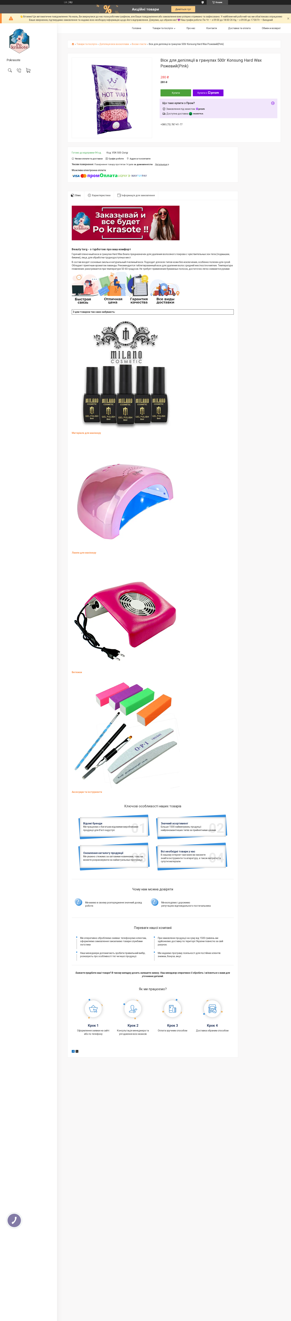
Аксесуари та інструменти (87, 792)
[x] (77, 1051)
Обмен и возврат (271, 28)
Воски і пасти (139, 44)
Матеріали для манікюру (86, 433)
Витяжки (77, 672)
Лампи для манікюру (84, 552)
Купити (176, 93)
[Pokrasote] (28, 41)
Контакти (211, 28)
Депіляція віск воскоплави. (114, 44)
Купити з (202, 93)
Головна (136, 28)
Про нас (191, 28)
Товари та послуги (162, 28)
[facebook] (73, 1051)
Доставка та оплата (239, 28)
